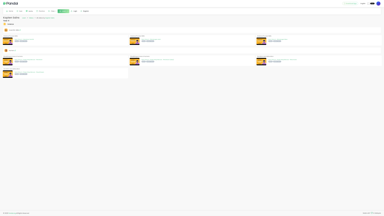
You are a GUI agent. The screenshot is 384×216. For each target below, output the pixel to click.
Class (53, 11)
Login (75, 11)
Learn (24, 18)
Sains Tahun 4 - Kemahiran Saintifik (24, 39)
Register (86, 11)
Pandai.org (12, 213)
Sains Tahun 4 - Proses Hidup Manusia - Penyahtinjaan (29, 72)
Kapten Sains (49, 18)
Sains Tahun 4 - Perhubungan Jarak (151, 39)
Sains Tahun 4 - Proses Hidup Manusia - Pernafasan (28, 59)
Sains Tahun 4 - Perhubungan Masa (277, 39)
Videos (31, 18)
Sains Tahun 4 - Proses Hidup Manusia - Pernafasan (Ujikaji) (158, 59)
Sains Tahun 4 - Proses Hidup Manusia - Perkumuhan (282, 59)
